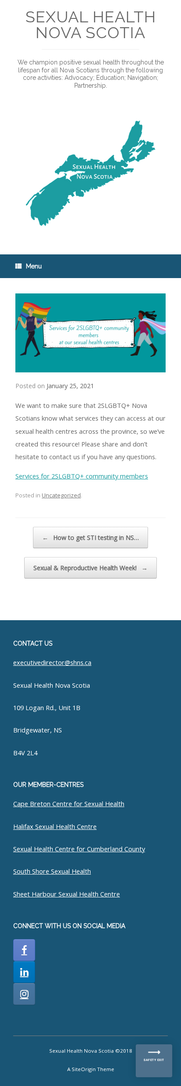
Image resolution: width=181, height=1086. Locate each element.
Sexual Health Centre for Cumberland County (79, 848)
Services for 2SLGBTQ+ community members (81, 476)
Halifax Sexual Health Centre (55, 826)
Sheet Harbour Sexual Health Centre (66, 894)
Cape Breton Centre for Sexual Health (68, 803)
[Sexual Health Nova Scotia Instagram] (24, 994)
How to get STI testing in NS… (90, 537)
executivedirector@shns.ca (52, 662)
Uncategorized (61, 495)
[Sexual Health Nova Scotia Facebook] (24, 950)
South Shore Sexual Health (52, 871)
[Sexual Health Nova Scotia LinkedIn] (24, 972)
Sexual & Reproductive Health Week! (90, 568)
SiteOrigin (84, 1069)
